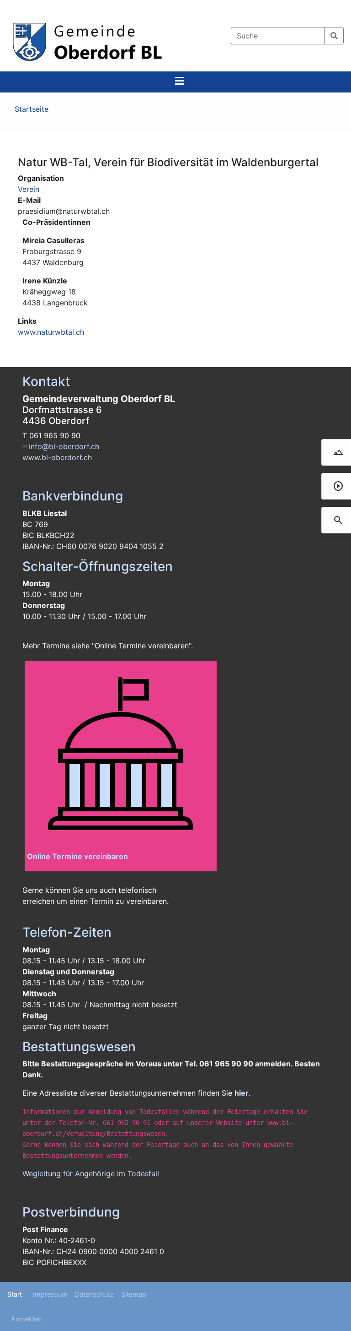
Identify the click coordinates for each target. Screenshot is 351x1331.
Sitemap (133, 1294)
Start (14, 1294)
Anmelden (26, 1319)
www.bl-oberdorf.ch (57, 457)
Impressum (50, 1294)
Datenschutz (94, 1294)
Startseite (31, 109)
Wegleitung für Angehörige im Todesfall (90, 1173)
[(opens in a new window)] (120, 757)
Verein (28, 189)
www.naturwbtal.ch (51, 332)
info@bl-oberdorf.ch (64, 446)
